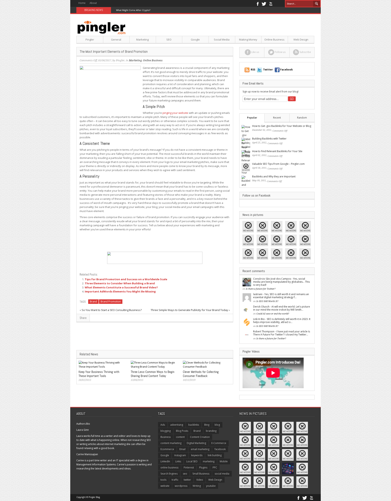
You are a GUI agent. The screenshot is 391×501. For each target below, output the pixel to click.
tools (163, 479)
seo (185, 473)
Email (182, 449)
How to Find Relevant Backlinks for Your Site (277, 151)
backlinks (193, 424)
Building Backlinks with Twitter (269, 138)
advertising (176, 424)
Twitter (264, 3)
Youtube (271, 3)
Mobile (224, 461)
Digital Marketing (196, 443)
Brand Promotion (111, 301)
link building (215, 455)
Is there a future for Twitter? (261, 289)
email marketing (200, 449)
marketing (208, 461)
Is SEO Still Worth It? (267, 301)
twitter (187, 479)
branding (211, 431)
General (116, 39)
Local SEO (192, 461)
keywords (196, 455)
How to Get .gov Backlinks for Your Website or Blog (281, 126)
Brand (93, 301)
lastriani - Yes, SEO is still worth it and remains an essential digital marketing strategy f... (281, 295)
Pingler (90, 39)
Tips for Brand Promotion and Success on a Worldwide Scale (126, 279)
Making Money (248, 39)
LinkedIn (165, 461)
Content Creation (200, 437)
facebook (220, 449)
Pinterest (189, 467)
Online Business (274, 39)
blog (217, 424)
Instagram (180, 455)
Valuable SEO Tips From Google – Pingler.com (278, 164)
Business (165, 437)
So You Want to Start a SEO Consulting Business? (112, 310)
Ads (162, 424)
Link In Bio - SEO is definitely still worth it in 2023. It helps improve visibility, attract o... (281, 320)
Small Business (200, 473)
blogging (165, 431)
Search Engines (169, 473)
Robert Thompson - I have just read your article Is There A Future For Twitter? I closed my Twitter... (281, 333)
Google (195, 39)
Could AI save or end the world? (272, 313)
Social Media (222, 39)
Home (82, 3)
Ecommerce (167, 449)
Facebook (257, 3)
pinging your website (175, 113)
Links (178, 461)
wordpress (181, 486)
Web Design (300, 39)
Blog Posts (182, 431)
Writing (197, 486)
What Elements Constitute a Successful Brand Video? (121, 287)
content (180, 437)
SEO (168, 39)
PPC (215, 467)
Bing (206, 424)
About (93, 3)
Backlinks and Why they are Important (273, 176)
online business (169, 467)
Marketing (142, 39)
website (164, 486)
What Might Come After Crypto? (133, 10)
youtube (211, 486)
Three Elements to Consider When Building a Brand (120, 283)
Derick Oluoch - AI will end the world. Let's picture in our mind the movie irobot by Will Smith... (281, 308)
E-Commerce (218, 443)
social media (222, 473)
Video (199, 479)
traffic (175, 479)
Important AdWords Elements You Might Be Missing (120, 291)
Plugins (203, 467)
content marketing (170, 443)
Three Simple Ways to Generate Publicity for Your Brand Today (189, 310)
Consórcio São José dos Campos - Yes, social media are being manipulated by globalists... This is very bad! (281, 282)
